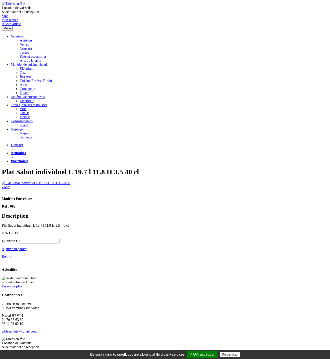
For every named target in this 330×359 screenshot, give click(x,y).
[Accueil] (13, 4)
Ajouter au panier (14, 249)
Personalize (230, 354)
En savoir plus (12, 286)
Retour (6, 256)
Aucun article (11, 24)
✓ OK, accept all (202, 354)
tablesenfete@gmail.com (19, 331)
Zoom (6, 187)
